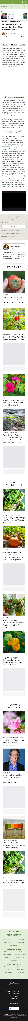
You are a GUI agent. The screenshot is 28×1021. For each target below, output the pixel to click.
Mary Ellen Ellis (12, 33)
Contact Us (20, 937)
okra (21, 136)
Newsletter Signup (7, 939)
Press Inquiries (7, 942)
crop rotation (6, 146)
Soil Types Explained (7, 972)
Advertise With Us (21, 939)
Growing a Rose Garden (20, 954)
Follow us (15, 44)
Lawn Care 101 (20, 969)
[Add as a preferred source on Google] (14, 1008)
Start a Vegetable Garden (14, 975)
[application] (14, 199)
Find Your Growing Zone (7, 966)
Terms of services (18, 230)
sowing (4, 184)
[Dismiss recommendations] (26, 11)
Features (23, 36)
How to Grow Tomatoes (21, 951)
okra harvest (12, 66)
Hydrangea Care (7, 951)
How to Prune (7, 969)
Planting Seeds (20, 966)
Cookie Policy (14, 998)
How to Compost (20, 972)
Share (6, 44)
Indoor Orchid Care (7, 954)
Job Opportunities (20, 942)
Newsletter (23, 44)
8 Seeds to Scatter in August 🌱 (18, 6)
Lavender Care (7, 957)
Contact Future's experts (14, 991)
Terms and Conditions (14, 993)
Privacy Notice (19, 231)
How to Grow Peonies (20, 957)
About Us (7, 937)
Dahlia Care (14, 960)
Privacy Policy (14, 996)
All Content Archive (14, 945)
